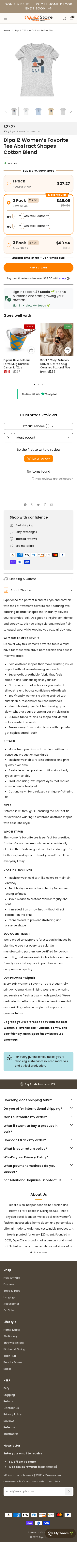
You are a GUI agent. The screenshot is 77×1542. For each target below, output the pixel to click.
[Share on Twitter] (38, 505)
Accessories (12, 1304)
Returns (9, 1401)
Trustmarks (11, 1434)
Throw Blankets (14, 1343)
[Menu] (6, 18)
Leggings (9, 1297)
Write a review (38, 458)
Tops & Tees (12, 1291)
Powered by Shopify (38, 1532)
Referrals (10, 1427)
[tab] (34, 384)
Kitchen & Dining (14, 1349)
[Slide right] (70, 111)
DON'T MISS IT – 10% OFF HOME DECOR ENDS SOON (38, 6)
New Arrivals (12, 1278)
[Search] (64, 18)
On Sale (9, 1310)
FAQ (6, 1388)
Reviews (9, 1421)
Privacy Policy (13, 1414)
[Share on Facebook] (25, 505)
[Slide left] (6, 111)
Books (7, 1369)
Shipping (9, 131)
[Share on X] (32, 505)
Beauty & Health (14, 1362)
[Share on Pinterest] (45, 505)
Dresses (9, 1284)
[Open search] (8, 437)
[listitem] (39, 1084)
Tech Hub (10, 1356)
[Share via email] (52, 505)
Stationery (11, 1336)
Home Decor (12, 1330)
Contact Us (11, 1408)
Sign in (17, 305)
